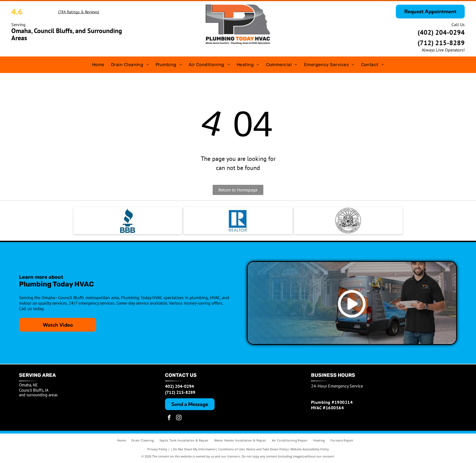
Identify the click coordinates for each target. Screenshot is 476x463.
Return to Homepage (238, 190)
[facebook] (169, 418)
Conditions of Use (231, 449)
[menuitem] (98, 64)
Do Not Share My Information (194, 449)
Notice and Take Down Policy (267, 449)
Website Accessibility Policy (309, 449)
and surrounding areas (38, 394)
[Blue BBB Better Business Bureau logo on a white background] (127, 220)
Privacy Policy (157, 449)
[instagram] (179, 418)
